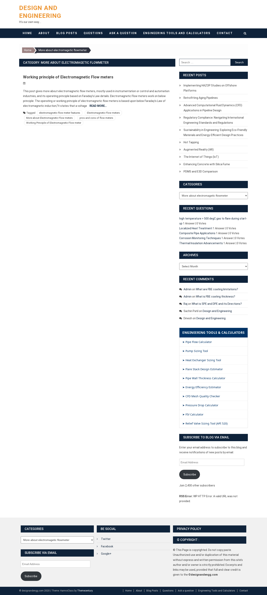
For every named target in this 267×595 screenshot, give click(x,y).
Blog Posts (66, 33)
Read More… (98, 105)
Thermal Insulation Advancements (201, 243)
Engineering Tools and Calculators (176, 33)
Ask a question (123, 33)
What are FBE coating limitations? (217, 289)
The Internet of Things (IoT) (201, 156)
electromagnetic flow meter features (59, 112)
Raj (185, 303)
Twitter (106, 539)
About (44, 33)
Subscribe (189, 474)
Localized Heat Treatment (195, 228)
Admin (188, 289)
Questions (93, 33)
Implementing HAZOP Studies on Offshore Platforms (210, 88)
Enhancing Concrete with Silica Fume (207, 164)
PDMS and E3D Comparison (201, 171)
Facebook (107, 546)
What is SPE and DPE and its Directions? (217, 303)
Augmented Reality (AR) (199, 149)
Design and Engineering (217, 311)
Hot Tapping (191, 142)
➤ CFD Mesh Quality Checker (201, 396)
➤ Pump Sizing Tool (195, 351)
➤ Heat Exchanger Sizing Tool (201, 360)
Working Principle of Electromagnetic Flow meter (53, 122)
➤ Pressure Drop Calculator (200, 405)
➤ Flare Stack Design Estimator (202, 369)
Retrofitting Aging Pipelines (201, 97)
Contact (225, 33)
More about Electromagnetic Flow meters (49, 117)
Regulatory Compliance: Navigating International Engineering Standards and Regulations (214, 120)
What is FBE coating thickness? (215, 296)
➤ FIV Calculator (192, 414)
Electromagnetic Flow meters (103, 112)
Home (27, 33)
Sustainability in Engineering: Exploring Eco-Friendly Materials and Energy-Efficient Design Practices (215, 132)
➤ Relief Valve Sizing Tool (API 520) (205, 423)
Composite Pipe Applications (197, 233)
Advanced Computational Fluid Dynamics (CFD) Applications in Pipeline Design (213, 108)
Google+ (106, 553)
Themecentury (84, 590)
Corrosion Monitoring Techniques (200, 238)
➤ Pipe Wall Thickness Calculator (203, 378)
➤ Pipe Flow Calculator (197, 342)
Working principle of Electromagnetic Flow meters (68, 77)
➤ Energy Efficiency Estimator (201, 387)
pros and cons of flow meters (96, 117)
